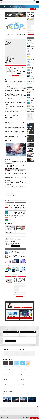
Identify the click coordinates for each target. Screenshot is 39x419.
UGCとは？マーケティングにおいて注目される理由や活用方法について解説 (32, 101)
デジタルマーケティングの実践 (7, 369)
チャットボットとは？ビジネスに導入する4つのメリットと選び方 (32, 92)
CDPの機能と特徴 (7, 44)
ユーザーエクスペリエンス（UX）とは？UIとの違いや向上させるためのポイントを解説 (32, 90)
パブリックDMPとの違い (8, 42)
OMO (33, 117)
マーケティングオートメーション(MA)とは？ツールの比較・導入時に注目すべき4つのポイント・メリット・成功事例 (32, 109)
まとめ (6, 62)
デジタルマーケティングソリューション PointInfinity (11, 216)
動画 (32, 115)
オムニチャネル (29, 115)
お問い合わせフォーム (23, 307)
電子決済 (28, 117)
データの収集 (7, 45)
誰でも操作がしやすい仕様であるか (9, 59)
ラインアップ (12, 410)
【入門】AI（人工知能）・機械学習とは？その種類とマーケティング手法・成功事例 (14, 239)
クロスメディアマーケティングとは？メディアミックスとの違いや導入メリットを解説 (32, 54)
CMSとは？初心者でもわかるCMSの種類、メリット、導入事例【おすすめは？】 (13, 243)
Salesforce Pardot (11, 207)
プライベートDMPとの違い (8, 43)
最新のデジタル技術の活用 (23, 369)
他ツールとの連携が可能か (8, 61)
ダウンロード (15, 75)
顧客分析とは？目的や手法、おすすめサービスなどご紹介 (32, 79)
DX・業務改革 (5, 384)
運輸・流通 (22, 374)
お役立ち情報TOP (15, 274)
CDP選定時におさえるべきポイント (9, 57)
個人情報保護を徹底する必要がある (9, 56)
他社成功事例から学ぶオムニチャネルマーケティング (11, 241)
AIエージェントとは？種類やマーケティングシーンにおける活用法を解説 (32, 46)
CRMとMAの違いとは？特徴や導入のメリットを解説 (32, 62)
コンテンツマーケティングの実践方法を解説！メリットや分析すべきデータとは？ (32, 71)
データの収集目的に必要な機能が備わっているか (10, 58)
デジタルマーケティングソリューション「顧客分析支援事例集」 (20, 231)
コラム (28, 113)
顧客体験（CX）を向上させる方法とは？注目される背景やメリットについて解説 (32, 68)
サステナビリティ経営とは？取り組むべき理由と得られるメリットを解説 (32, 60)
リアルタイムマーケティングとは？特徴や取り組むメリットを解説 (32, 84)
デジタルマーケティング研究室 (13, 255)
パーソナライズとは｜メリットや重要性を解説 (32, 98)
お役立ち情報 (24, 8)
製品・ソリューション (14, 8)
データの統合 (7, 46)
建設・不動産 (5, 379)
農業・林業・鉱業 (22, 379)
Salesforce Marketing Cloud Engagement (11, 205)
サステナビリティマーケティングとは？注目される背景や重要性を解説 (32, 87)
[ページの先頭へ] (37, 406)
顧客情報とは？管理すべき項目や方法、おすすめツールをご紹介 (32, 73)
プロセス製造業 (5, 374)
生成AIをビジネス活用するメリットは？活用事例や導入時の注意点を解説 (32, 76)
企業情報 (2, 410)
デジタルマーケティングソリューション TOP (9, 352)
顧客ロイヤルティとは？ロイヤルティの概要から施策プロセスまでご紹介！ (32, 65)
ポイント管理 (31, 114)
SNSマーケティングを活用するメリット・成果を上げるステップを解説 (32, 57)
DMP (31, 116)
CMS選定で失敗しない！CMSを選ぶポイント (10, 244)
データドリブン (29, 116)
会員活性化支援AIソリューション (11, 219)
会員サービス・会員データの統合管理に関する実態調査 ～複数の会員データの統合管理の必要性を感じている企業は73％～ (10, 232)
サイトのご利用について (23, 417)
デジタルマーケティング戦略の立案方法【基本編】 (11, 238)
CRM (31, 113)
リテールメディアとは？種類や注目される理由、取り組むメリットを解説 (32, 51)
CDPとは (7, 41)
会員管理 (28, 114)
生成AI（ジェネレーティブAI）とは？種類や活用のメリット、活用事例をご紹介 (32, 103)
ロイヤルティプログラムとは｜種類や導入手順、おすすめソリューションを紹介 (32, 43)
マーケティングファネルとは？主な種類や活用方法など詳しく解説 (32, 81)
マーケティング (22, 384)
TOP (4, 8)
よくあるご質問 (27, 8)
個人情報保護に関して (27, 417)
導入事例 (18, 8)
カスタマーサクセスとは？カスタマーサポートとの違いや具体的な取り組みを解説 (32, 95)
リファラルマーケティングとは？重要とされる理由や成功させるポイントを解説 (32, 49)
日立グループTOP (3, 416)
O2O (31, 117)
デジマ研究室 (20, 8)
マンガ (29, 113)
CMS (31, 115)
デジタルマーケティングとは (8, 8)
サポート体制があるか (8, 60)
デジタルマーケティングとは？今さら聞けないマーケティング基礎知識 (32, 40)
